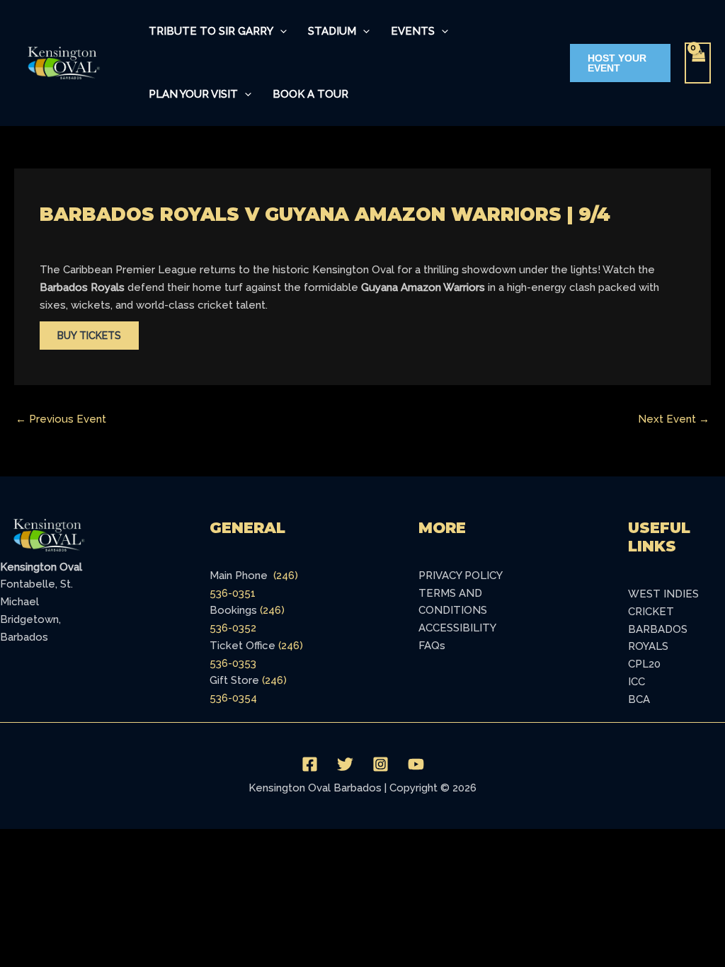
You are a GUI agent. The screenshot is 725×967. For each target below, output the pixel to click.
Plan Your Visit (193, 94)
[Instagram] (380, 764)
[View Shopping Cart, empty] (698, 63)
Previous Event (61, 419)
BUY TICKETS (89, 335)
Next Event (673, 419)
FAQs (431, 645)
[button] (280, 31)
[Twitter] (345, 764)
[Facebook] (310, 764)
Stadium (332, 31)
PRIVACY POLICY (460, 575)
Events (413, 31)
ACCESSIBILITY (457, 628)
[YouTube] (416, 764)
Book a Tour (310, 94)
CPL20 (644, 664)
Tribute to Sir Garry (211, 31)
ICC (636, 681)
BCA (639, 699)
